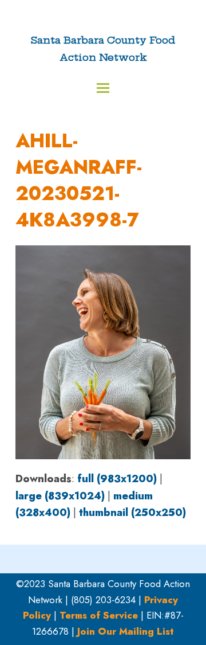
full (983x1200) (117, 478)
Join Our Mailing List (125, 631)
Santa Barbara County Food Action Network (103, 48)
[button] (103, 88)
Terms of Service (99, 615)
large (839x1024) (60, 495)
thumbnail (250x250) (132, 512)
